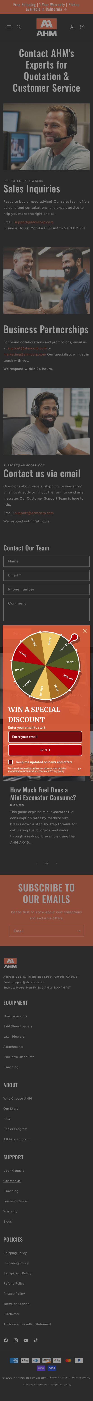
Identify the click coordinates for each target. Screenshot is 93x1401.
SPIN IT (45, 750)
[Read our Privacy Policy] (79, 769)
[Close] (84, 630)
